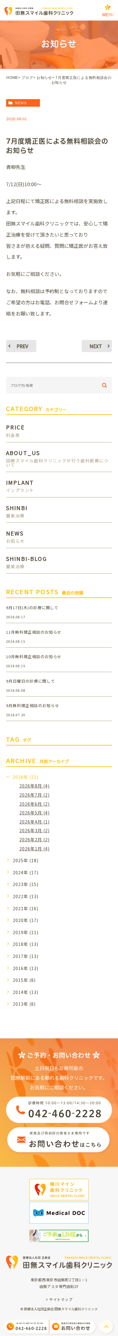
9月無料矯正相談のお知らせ (32, 705)
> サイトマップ (59, 1299)
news (21, 103)
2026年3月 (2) (34, 830)
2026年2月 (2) (34, 839)
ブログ (27, 78)
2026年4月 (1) (34, 822)
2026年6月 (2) (34, 804)
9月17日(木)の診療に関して (32, 607)
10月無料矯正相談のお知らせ (33, 656)
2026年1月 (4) (34, 849)
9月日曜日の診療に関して (30, 681)
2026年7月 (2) (34, 795)
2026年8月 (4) (34, 786)
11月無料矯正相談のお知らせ (33, 632)
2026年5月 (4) (34, 813)
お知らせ (44, 78)
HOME (12, 78)
